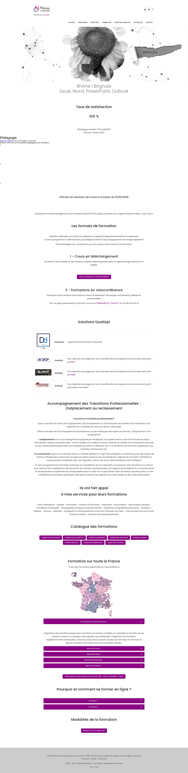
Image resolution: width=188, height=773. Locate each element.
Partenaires (145, 9)
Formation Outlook (115, 543)
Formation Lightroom (119, 538)
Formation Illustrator (74, 538)
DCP (73, 362)
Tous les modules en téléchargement (94, 277)
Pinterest (149, 9)
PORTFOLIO (95, 22)
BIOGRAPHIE (82, 22)
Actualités (138, 22)
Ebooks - (94, 759)
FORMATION (106, 22)
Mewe (153, 9)
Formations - (86, 759)
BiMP (73, 374)
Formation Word (140, 538)
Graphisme (102, 759)
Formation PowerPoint (93, 543)
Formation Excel (72, 543)
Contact (149, 22)
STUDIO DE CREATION (122, 22)
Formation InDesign (97, 538)
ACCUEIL (72, 22)
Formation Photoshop (50, 538)
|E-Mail (46, 15)
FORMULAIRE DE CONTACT (107, 303)
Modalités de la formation (94, 731)
